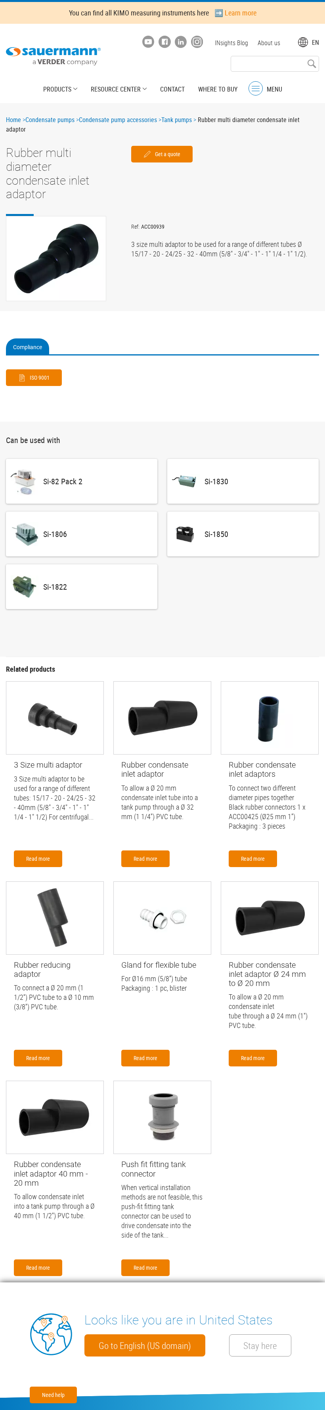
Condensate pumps (50, 119)
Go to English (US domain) (145, 1345)
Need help (53, 1395)
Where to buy (217, 89)
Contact (172, 89)
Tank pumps (176, 119)
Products (57, 89)
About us (269, 42)
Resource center (116, 89)
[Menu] (255, 88)
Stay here (260, 1345)
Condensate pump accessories (118, 119)
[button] (56, 258)
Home (13, 119)
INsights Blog (231, 42)
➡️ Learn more (235, 12)
